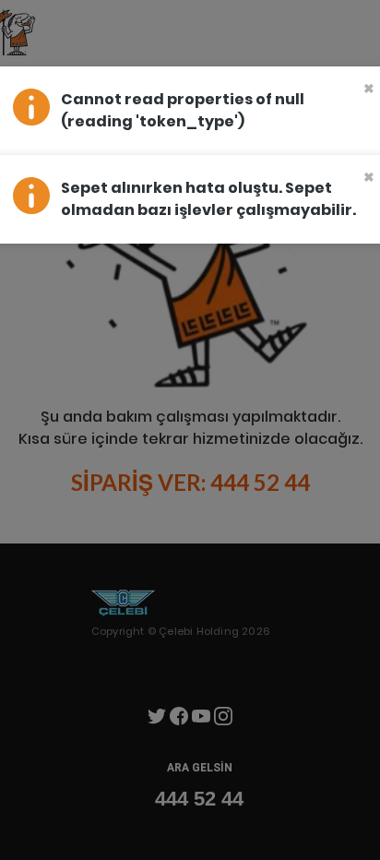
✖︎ (368, 88)
